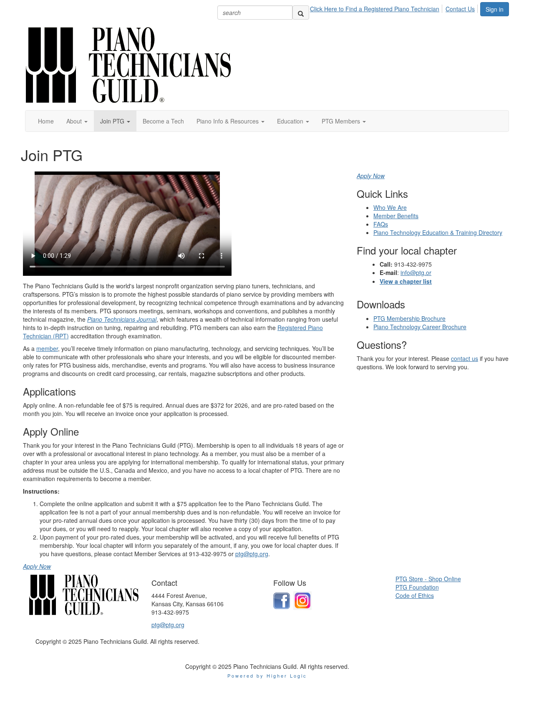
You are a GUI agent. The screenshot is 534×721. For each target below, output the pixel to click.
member (47, 348)
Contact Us (460, 9)
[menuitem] (377, 7)
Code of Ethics (414, 595)
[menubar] (394, 7)
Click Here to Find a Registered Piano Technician (374, 9)
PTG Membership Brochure (409, 318)
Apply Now (37, 566)
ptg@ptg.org (251, 554)
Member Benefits (395, 216)
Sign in (495, 9)
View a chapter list (406, 281)
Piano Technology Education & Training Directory (437, 232)
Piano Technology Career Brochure (419, 327)
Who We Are (390, 207)
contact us (464, 358)
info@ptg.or (415, 272)
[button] (77, 121)
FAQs (380, 224)
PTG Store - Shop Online (428, 579)
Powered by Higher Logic (267, 675)
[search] (300, 12)
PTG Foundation (417, 587)
